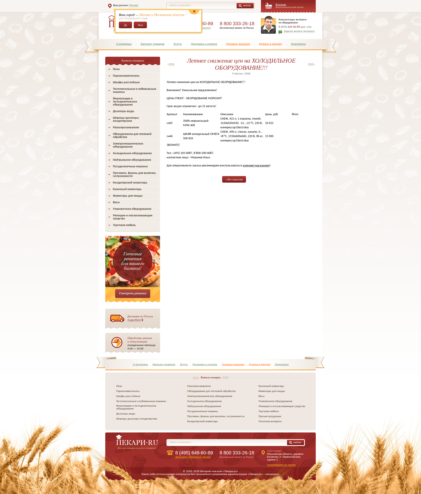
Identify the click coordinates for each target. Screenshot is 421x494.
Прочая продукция (270, 416)
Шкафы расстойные (126, 82)
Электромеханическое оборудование (128, 145)
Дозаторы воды (123, 111)
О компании (124, 44)
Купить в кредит (270, 44)
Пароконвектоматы (126, 76)
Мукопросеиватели (126, 127)
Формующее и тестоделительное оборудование (125, 101)
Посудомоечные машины (130, 166)
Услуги (177, 44)
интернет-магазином (256, 165)
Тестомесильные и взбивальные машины (134, 90)
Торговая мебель (124, 225)
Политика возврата (270, 421)
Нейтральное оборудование (132, 160)
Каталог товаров (152, 44)
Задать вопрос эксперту (299, 31)
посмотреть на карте (281, 465)
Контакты (298, 44)
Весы (116, 202)
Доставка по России (140, 317)
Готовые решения (238, 44)
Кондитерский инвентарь (130, 182)
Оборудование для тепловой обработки (132, 135)
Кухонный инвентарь (127, 189)
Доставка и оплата (204, 44)
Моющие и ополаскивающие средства (132, 217)
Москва (133, 5)
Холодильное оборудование (132, 153)
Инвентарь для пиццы (128, 196)
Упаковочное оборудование (132, 209)
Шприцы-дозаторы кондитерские (126, 119)
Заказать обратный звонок (192, 457)
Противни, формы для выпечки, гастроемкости (134, 174)
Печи (116, 69)
